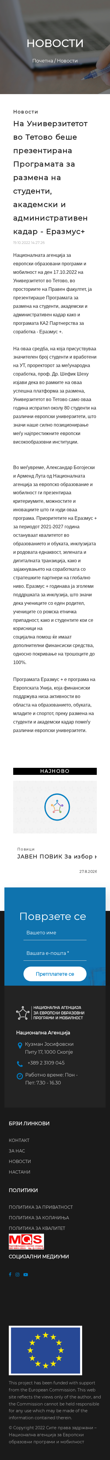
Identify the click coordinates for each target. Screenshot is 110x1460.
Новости (67, 61)
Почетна (43, 61)
